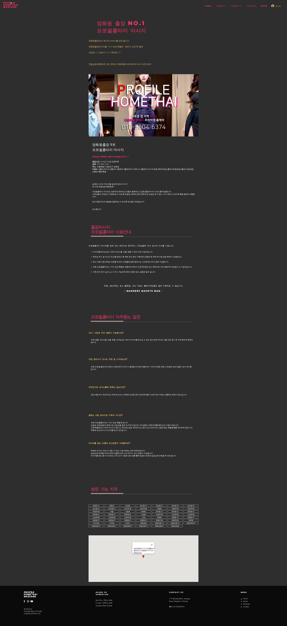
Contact (246, 607)
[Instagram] (28, 601)
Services (246, 604)
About (245, 601)
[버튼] (96, 505)
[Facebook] (24, 601)
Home (245, 599)
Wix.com (37, 614)
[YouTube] (31, 601)
